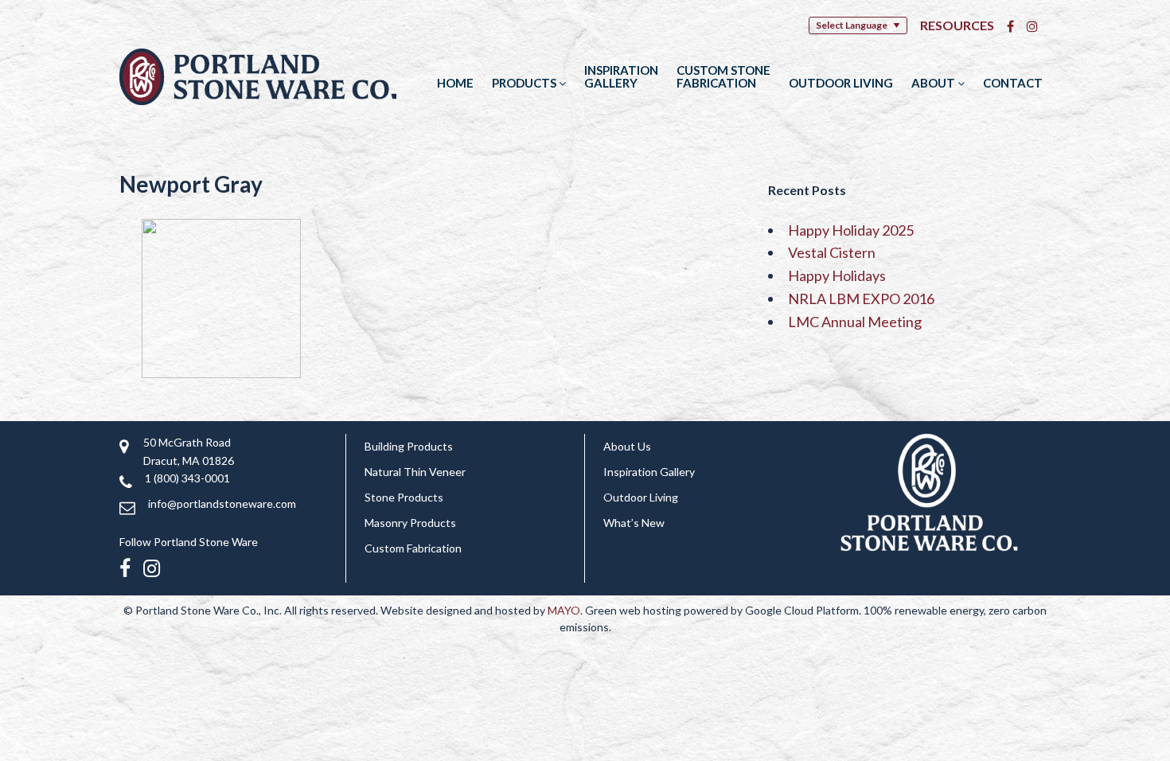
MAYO (564, 610)
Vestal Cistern (832, 252)
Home (455, 83)
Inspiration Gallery (621, 76)
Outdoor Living (841, 83)
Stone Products (404, 497)
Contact (1013, 83)
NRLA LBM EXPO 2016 (861, 298)
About (934, 83)
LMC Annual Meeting (855, 321)
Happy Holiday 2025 (851, 230)
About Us (627, 446)
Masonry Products (410, 522)
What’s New (634, 522)
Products (525, 83)
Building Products (409, 446)
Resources (957, 25)
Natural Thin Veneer (415, 471)
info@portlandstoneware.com (222, 503)
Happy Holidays (837, 275)
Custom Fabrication (413, 548)
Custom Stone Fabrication (723, 76)
